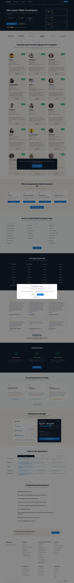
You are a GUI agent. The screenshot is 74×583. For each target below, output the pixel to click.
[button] (37, 297)
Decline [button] (33, 294)
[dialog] (37, 291)
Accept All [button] (40, 294)
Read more (42, 288)
